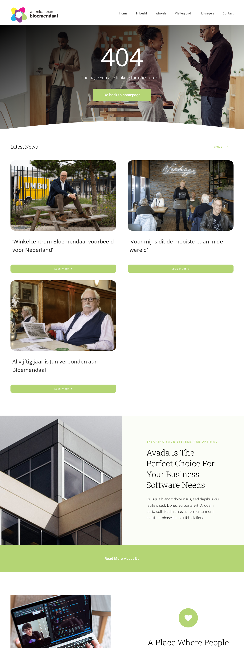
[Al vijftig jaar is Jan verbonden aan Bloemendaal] (63, 283)
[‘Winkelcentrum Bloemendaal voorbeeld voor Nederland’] (63, 163)
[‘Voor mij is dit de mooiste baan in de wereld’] (181, 163)
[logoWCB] (34, 8)
